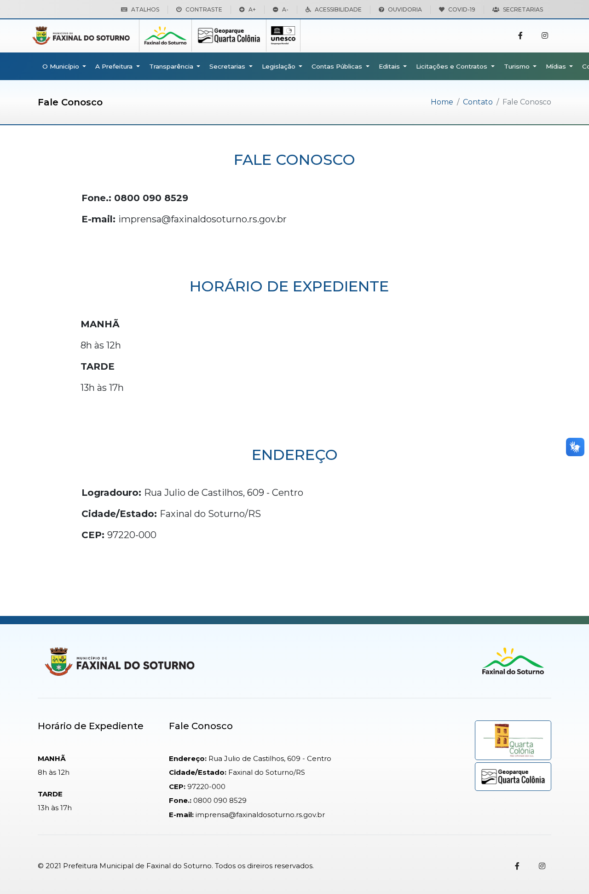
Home (442, 102)
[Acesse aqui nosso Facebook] (520, 36)
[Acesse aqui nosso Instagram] (545, 36)
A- (285, 9)
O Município (61, 66)
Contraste (203, 9)
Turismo (517, 66)
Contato (478, 102)
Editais (390, 66)
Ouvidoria (405, 9)
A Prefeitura (114, 66)
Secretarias (523, 9)
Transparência (172, 66)
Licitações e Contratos (452, 66)
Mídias (557, 66)
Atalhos (145, 9)
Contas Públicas (338, 66)
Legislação (279, 66)
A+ (252, 9)
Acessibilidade (338, 9)
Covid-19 (461, 9)
